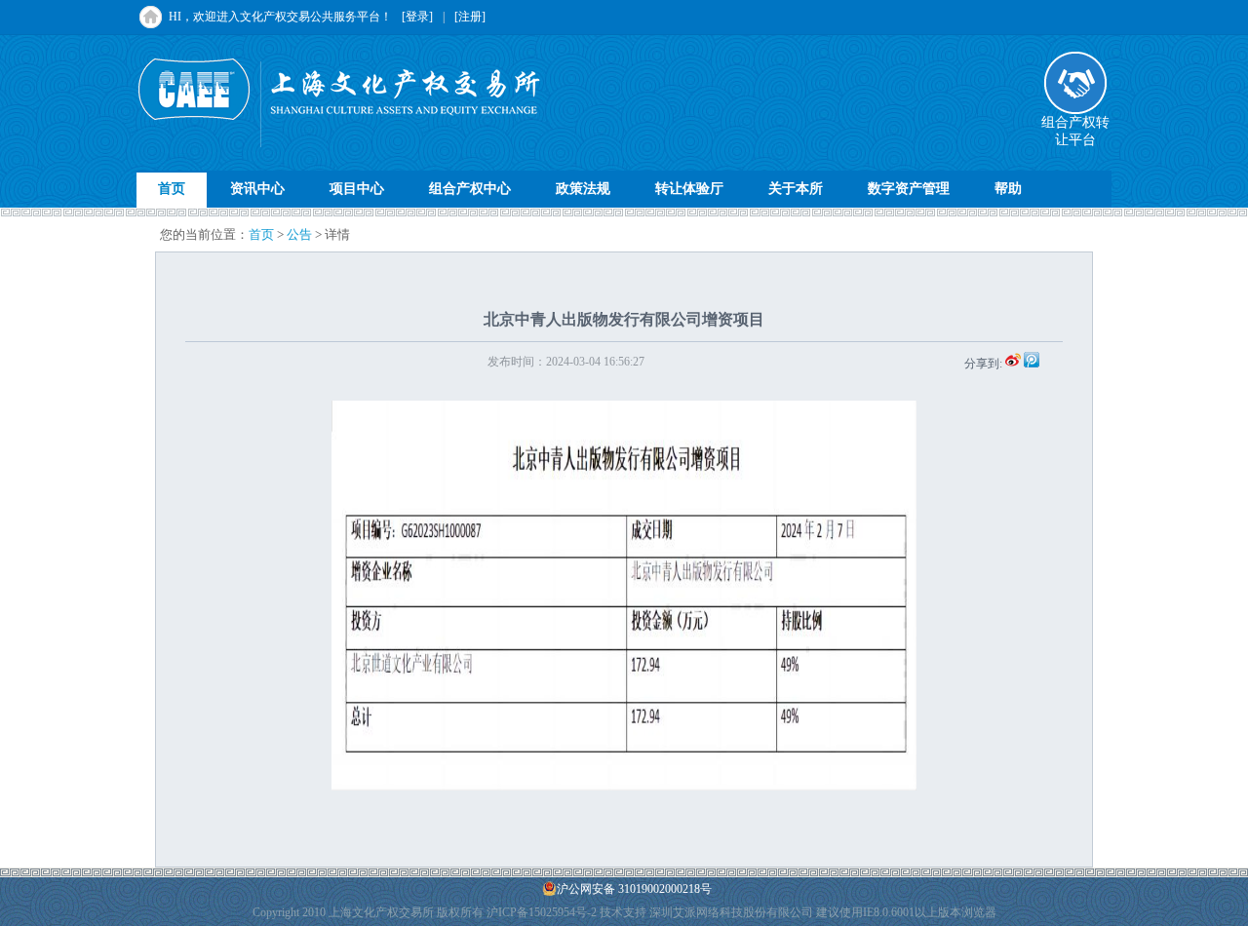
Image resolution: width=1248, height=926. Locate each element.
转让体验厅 (689, 188)
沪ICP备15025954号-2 (542, 912)
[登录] (417, 16)
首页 (171, 188)
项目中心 (357, 188)
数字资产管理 (909, 188)
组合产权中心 (470, 188)
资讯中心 (257, 188)
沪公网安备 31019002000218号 (634, 889)
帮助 (1008, 188)
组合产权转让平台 (1075, 131)
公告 (299, 234)
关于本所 (795, 188)
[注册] (470, 16)
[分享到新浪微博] (1013, 363)
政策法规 (583, 188)
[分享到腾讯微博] (1031, 363)
